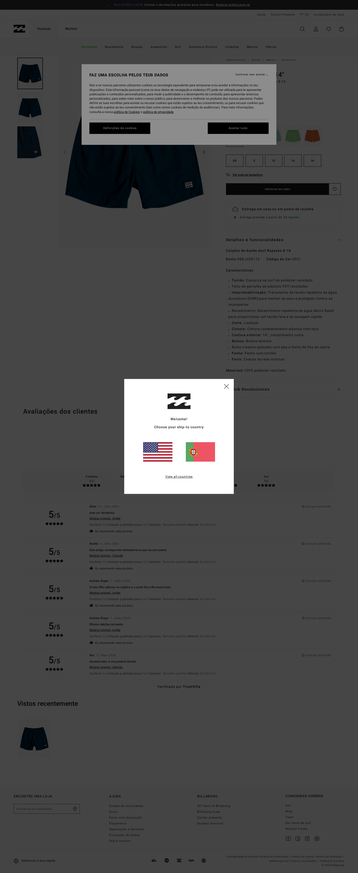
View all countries (179, 477)
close (226, 386)
